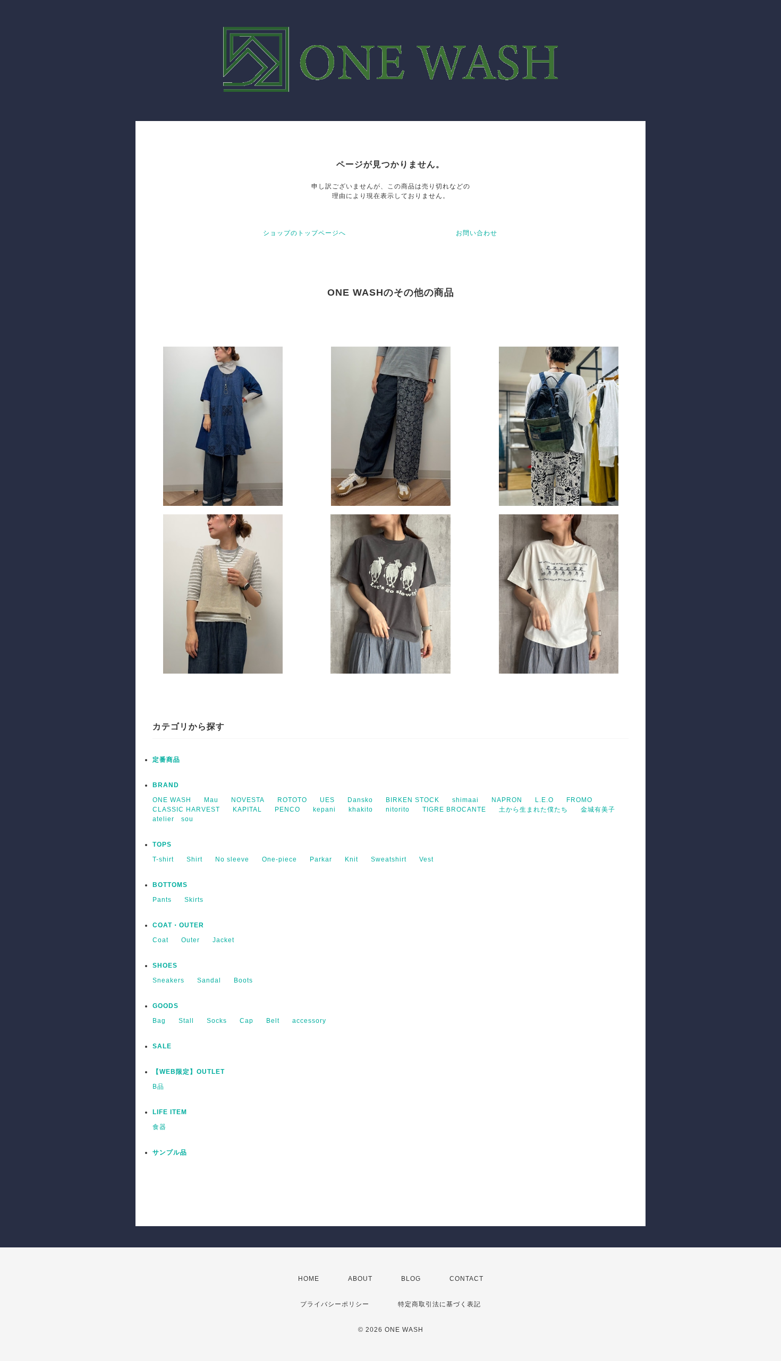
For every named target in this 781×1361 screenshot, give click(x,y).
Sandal (209, 980)
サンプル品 (169, 1152)
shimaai (465, 800)
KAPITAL (247, 809)
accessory (309, 1020)
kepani (324, 809)
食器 (159, 1127)
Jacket (223, 940)
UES (327, 800)
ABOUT (360, 1278)
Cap (246, 1020)
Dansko (360, 800)
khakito (361, 809)
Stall (186, 1020)
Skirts (193, 899)
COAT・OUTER (178, 925)
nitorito (398, 809)
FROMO (579, 800)
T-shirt (163, 859)
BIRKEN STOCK (412, 800)
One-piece (279, 859)
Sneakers (168, 980)
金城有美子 (598, 809)
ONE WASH (171, 800)
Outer (190, 940)
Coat (160, 940)
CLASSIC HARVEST (186, 809)
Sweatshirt (388, 859)
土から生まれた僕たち (533, 809)
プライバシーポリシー (334, 1304)
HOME (308, 1278)
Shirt (194, 859)
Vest (426, 859)
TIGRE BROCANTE (454, 809)
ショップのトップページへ (304, 233)
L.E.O (544, 800)
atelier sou (172, 819)
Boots (243, 980)
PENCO (287, 809)
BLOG (411, 1278)
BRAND (165, 785)
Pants (162, 899)
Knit (351, 859)
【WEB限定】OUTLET (188, 1071)
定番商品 (166, 759)
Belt (272, 1020)
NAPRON (506, 800)
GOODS (165, 1006)
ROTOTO (292, 800)
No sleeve (232, 859)
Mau (211, 800)
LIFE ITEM (169, 1112)
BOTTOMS (170, 885)
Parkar (321, 859)
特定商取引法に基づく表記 (439, 1304)
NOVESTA (248, 800)
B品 (158, 1086)
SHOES (164, 965)
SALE (162, 1046)
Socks (217, 1020)
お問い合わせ (476, 233)
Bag (159, 1020)
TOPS (162, 844)
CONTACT (466, 1278)
